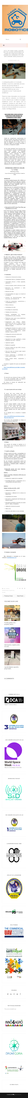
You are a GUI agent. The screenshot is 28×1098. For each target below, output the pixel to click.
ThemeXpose (18, 1094)
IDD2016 (7, 588)
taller (3, 592)
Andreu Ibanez (13, 60)
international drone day (8, 590)
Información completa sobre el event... (12, 645)
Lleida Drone (5, 5)
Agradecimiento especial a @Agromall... (11, 667)
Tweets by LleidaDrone (10, 1009)
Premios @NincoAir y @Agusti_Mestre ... (10, 623)
